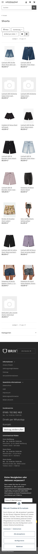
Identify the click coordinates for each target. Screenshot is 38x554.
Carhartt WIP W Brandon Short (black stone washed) (9, 157)
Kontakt (7, 424)
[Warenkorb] (34, 2)
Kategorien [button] (6, 333)
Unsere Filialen (8, 365)
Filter (7, 30)
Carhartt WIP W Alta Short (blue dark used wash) (9, 64)
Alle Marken (25, 351)
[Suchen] (34, 7)
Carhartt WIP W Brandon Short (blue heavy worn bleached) (28, 157)
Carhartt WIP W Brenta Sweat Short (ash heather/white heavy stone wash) (9, 95)
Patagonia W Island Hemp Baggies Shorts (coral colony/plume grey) (28, 282)
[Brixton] (13, 351)
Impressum (6, 393)
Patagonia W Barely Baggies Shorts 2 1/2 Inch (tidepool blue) (8, 282)
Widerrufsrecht (8, 400)
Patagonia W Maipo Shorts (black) (27, 189)
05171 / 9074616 (14, 456)
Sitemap (5, 372)
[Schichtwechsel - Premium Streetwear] (11, 2)
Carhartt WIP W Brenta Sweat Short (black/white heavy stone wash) (28, 95)
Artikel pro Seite (9, 34)
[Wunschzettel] (30, 2)
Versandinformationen (10, 376)
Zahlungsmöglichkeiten (11, 368)
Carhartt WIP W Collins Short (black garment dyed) (9, 251)
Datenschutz (7, 385)
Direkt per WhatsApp (13, 419)
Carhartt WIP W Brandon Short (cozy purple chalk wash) (8, 189)
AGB (4, 389)
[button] (26, 2)
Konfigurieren (19, 540)
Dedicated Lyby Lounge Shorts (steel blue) (9, 314)
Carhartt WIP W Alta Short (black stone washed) (27, 126)
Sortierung (16, 30)
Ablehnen (19, 546)
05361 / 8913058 (14, 446)
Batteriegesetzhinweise (11, 396)
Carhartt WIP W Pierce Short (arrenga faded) (28, 251)
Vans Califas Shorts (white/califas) (27, 220)
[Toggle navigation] (3, 1)
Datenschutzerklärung (25, 489)
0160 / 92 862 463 (12, 412)
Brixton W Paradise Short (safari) (8, 220)
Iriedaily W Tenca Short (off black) (9, 126)
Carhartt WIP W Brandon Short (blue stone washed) (27, 64)
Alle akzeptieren (19, 534)
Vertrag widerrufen (14, 429)
